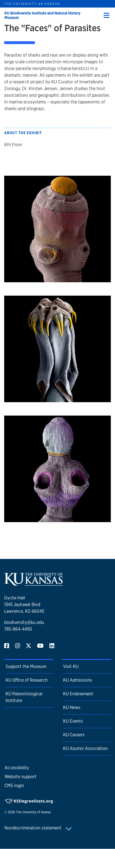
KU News (71, 707)
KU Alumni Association (85, 748)
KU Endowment (78, 694)
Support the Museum (26, 666)
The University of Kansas (33, 812)
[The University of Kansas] (33, 583)
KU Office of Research (27, 680)
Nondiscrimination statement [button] (33, 828)
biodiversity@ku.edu (24, 622)
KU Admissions (77, 680)
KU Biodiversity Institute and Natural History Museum (42, 15)
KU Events (73, 721)
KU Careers (74, 735)
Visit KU (70, 666)
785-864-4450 (18, 629)
